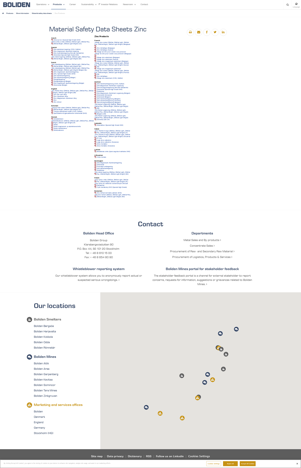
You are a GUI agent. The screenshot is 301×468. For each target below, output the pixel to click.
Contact (144, 4)
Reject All (230, 464)
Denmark (39, 417)
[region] (150, 464)
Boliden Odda (42, 342)
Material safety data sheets (42, 13)
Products (57, 4)
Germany (39, 428)
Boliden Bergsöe (44, 326)
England (39, 422)
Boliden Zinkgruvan (45, 396)
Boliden (38, 411)
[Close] (297, 463)
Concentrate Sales (202, 246)
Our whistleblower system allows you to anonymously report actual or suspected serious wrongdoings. (98, 278)
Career (72, 4)
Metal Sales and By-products (202, 240)
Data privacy (115, 456)
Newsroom (128, 4)
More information (22, 13)
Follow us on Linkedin (170, 456)
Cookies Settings (199, 456)
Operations (41, 4)
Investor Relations (109, 4)
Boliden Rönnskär (44, 348)
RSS (149, 456)
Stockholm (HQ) (43, 433)
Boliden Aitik (41, 363)
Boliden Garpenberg (46, 374)
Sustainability (87, 4)
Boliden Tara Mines (45, 390)
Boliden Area (41, 369)
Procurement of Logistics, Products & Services (201, 257)
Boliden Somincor (44, 385)
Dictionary (135, 456)
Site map (97, 456)
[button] (223, 369)
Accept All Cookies (247, 464)
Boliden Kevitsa (43, 379)
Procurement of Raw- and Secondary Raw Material (202, 251)
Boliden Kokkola (43, 337)
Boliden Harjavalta (45, 331)
